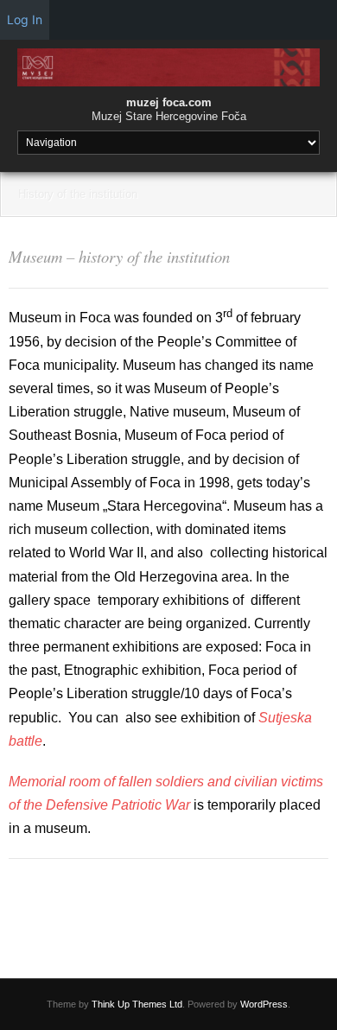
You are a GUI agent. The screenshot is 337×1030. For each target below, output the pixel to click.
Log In (24, 19)
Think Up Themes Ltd (137, 1004)
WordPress (264, 1004)
